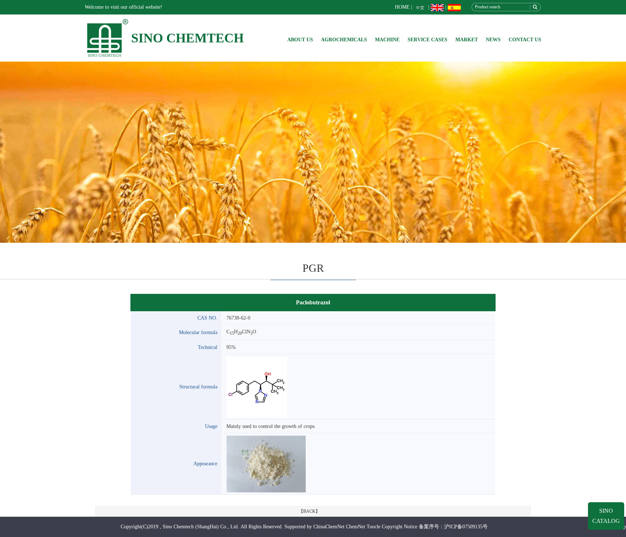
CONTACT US (525, 39)
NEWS (493, 39)
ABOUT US (300, 39)
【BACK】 (309, 511)
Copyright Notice (399, 526)
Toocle (373, 526)
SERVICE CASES (427, 39)
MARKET (466, 39)
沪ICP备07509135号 (466, 526)
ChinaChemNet (329, 526)
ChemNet (355, 526)
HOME (402, 7)
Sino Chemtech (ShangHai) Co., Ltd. (201, 526)
